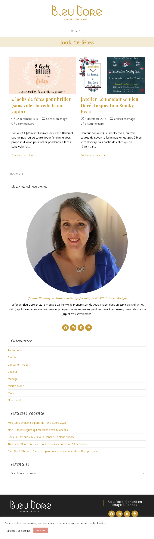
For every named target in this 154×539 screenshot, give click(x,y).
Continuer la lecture (23, 155)
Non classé (14, 400)
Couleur (12, 371)
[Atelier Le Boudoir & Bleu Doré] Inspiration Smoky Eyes (109, 105)
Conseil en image (56, 119)
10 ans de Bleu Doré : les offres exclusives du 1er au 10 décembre (48, 444)
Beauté (12, 357)
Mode (11, 393)
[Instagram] (73, 327)
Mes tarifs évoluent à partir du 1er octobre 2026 (37, 422)
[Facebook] (65, 327)
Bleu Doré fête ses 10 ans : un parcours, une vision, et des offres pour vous (54, 451)
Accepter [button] (41, 530)
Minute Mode (16, 386)
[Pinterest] (88, 327)
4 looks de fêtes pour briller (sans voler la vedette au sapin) (41, 105)
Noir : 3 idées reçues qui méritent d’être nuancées (38, 430)
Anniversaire (15, 350)
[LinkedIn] (81, 327)
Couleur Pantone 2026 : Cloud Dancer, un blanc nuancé (41, 437)
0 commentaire (25, 123)
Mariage (13, 379)
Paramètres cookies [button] (18, 530)
